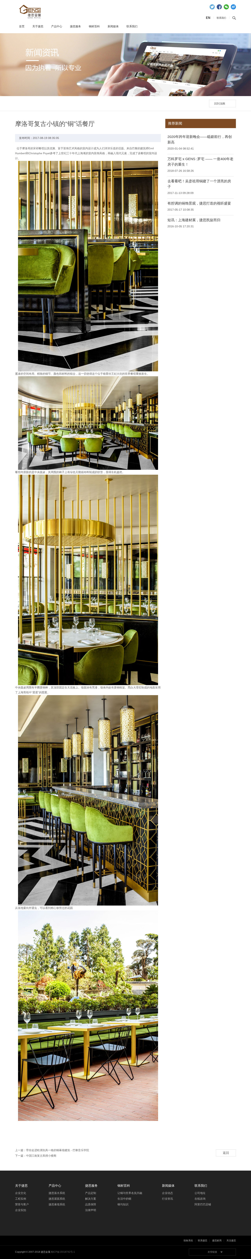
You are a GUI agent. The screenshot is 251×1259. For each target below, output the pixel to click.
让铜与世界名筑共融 (129, 1193)
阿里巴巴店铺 (203, 1204)
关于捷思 (37, 26)
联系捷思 (202, 1240)
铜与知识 (122, 1204)
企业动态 (167, 1193)
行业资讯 (167, 1198)
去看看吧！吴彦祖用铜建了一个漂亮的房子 (199, 184)
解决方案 (90, 1198)
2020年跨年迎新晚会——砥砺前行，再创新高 (199, 139)
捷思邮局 (217, 1240)
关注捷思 (231, 1240)
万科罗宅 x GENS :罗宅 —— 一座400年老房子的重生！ (200, 161)
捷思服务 (75, 26)
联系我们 (131, 26)
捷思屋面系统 (57, 1198)
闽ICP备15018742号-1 (63, 1252)
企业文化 (20, 1193)
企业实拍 (20, 1210)
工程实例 (20, 1198)
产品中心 (56, 26)
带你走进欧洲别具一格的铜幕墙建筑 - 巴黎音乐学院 (57, 1150)
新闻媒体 (113, 26)
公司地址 (200, 1193)
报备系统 (188, 1240)
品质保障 (90, 1204)
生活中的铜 (124, 1198)
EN (208, 17)
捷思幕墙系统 (57, 1204)
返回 (226, 1152)
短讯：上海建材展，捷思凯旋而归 (193, 220)
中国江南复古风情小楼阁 (41, 1155)
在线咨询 (200, 1198)
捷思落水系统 (57, 1193)
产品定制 (90, 1193)
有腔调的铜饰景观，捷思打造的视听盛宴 (199, 203)
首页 (22, 26)
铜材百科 (94, 26)
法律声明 (90, 1210)
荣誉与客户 (22, 1204)
